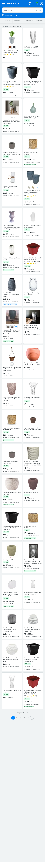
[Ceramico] (10, 47)
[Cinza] (12, 326)
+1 (37, 187)
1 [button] (13, 718)
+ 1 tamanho (12, 117)
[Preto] (13, 47)
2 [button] (16, 718)
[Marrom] (12, 364)
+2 (16, 327)
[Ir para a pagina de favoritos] (30, 3)
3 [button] (20, 718)
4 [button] (24, 718)
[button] (37, 11)
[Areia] (29, 187)
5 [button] (28, 718)
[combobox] (22, 10)
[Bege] (33, 187)
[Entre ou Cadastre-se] (41, 3)
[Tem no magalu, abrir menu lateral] (3, 3)
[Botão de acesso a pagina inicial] (16, 3)
